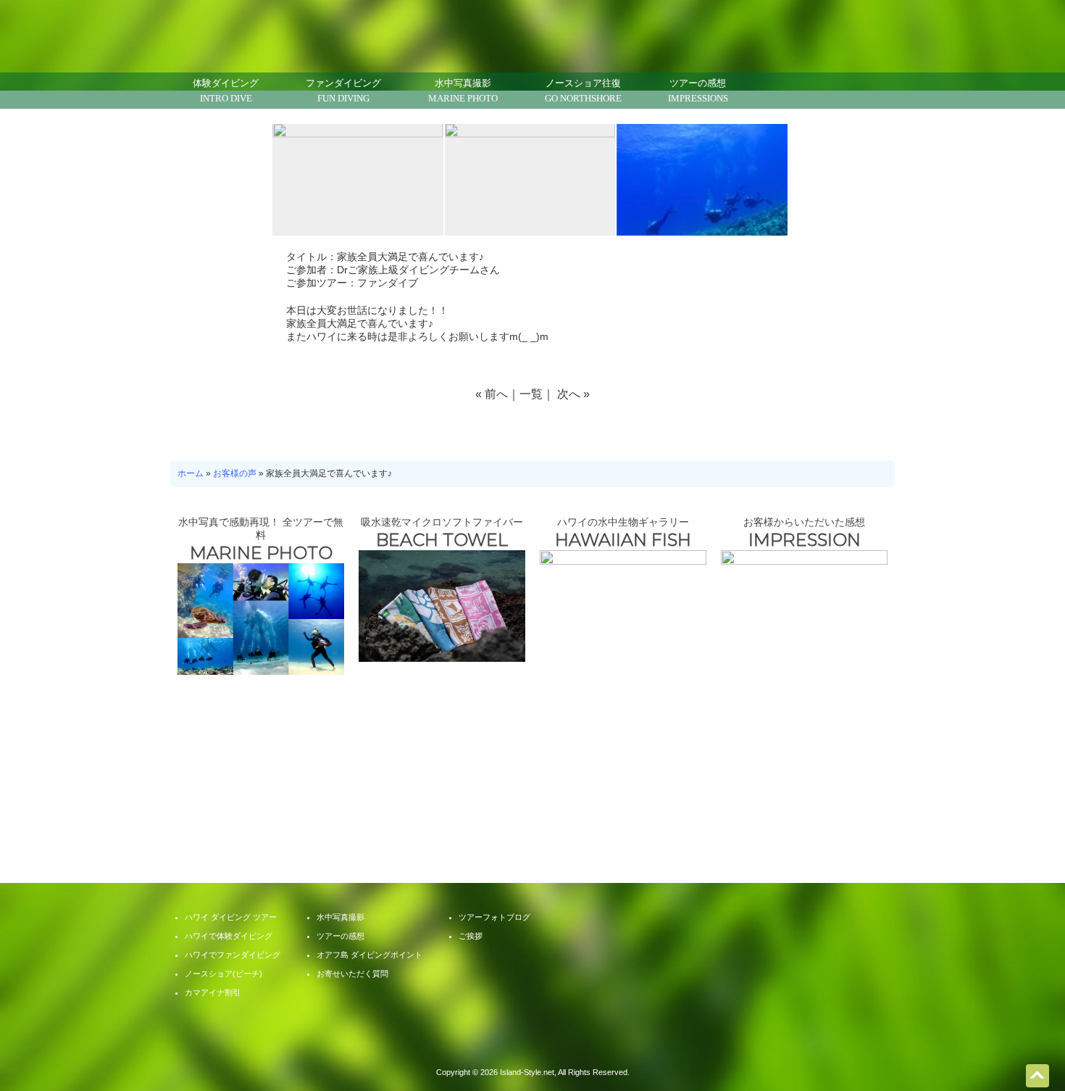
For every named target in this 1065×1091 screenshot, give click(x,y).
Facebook (840, 90)
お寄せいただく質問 (460, 780)
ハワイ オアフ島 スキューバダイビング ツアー (532, 1044)
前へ (496, 394)
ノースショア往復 (583, 91)
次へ (568, 394)
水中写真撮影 (463, 91)
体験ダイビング (226, 91)
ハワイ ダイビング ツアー (231, 917)
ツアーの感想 (698, 91)
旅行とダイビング (605, 780)
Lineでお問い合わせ (1036, 1036)
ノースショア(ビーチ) (223, 973)
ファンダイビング (343, 91)
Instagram (876, 90)
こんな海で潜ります (315, 780)
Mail (767, 90)
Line (804, 90)
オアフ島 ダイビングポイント (369, 954)
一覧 (531, 394)
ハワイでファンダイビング (232, 954)
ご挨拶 (471, 936)
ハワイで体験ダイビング (228, 936)
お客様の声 (234, 473)
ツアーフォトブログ (750, 780)
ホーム (191, 473)
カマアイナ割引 (213, 992)
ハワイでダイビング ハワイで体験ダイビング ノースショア (288, 30)
